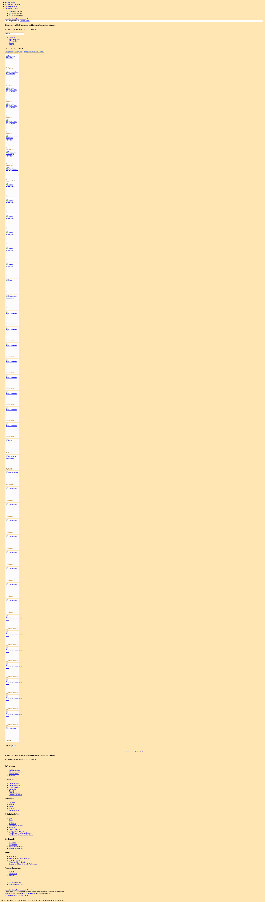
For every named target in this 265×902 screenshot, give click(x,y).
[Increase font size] (15, 12)
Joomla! (7, 893)
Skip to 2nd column (11, 8)
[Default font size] (15, 13)
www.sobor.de (25, 21)
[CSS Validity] (10, 895)
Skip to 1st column (11, 6)
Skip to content (10, 2)
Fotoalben (23, 19)
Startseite (8, 19)
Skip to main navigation (12, 4)
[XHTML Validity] (22, 895)
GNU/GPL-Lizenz (28, 893)
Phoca (136, 751)
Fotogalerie (15, 19)
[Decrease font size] (16, 15)
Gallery (140, 751)
